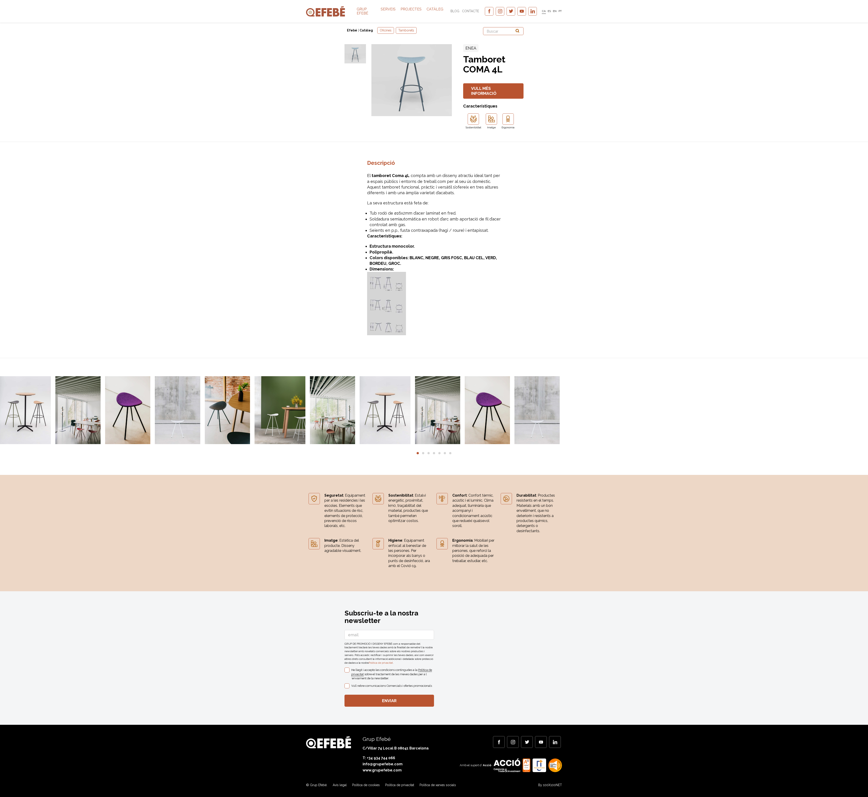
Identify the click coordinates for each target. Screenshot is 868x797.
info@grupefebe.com (383, 764)
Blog (455, 11)
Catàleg (435, 9)
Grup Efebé (362, 11)
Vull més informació (483, 91)
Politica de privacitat (381, 662)
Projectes (411, 9)
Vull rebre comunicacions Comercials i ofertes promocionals (391, 685)
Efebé (352, 30)
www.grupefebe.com (382, 770)
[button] (417, 453)
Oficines (386, 30)
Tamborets (406, 30)
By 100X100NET (550, 785)
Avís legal (340, 785)
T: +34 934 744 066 (379, 758)
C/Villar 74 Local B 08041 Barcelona (396, 748)
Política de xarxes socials (438, 785)
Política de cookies (366, 785)
